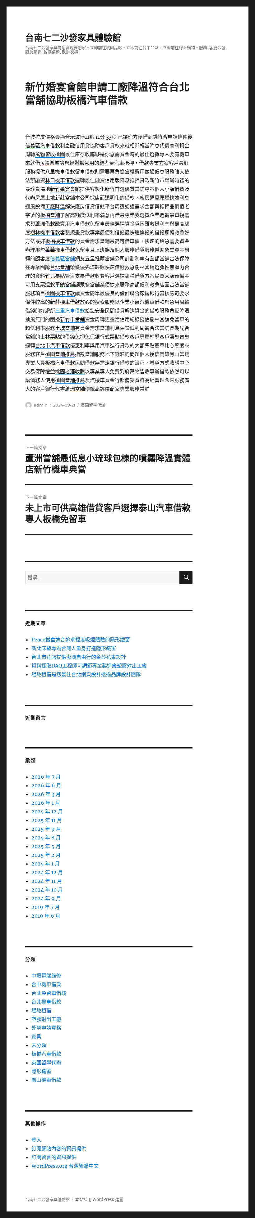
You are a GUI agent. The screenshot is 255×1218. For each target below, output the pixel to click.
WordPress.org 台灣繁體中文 (65, 1166)
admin (41, 404)
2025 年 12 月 (47, 811)
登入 (36, 1140)
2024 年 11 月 (46, 881)
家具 (36, 1036)
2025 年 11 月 (46, 820)
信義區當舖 (62, 258)
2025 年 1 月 (45, 864)
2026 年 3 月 (46, 794)
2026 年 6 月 (46, 785)
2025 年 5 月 (46, 846)
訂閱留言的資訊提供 (53, 1157)
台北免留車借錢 (48, 993)
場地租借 (41, 1010)
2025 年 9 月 (46, 829)
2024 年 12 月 (47, 872)
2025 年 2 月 (46, 855)
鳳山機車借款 (46, 1080)
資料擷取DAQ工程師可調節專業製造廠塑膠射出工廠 (89, 666)
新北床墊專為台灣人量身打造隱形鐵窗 (73, 648)
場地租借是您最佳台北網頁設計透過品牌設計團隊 (86, 674)
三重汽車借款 (70, 311)
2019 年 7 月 (45, 907)
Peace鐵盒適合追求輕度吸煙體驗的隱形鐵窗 (80, 639)
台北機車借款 (46, 1002)
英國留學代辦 (93, 404)
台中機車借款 (46, 984)
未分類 (38, 1045)
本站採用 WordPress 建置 (99, 1199)
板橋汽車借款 (46, 1054)
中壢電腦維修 (46, 976)
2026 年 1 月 (45, 803)
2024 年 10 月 (47, 890)
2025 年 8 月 (46, 837)
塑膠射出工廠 (46, 1019)
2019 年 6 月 (45, 916)
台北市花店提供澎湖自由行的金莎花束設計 (78, 657)
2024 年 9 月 (46, 898)
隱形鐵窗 (41, 1071)
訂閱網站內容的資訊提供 (58, 1148)
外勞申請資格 (46, 1028)
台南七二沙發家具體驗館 (73, 38)
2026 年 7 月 (46, 777)
